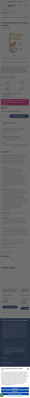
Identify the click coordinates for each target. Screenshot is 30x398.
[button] (2, 395)
